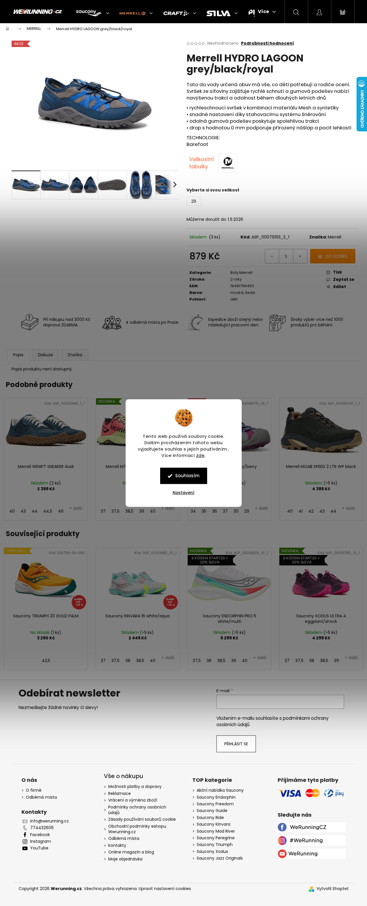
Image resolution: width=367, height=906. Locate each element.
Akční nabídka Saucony (220, 790)
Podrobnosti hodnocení (267, 43)
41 (301, 511)
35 (204, 511)
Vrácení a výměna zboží (132, 800)
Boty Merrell (241, 272)
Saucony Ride (210, 817)
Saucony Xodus (212, 851)
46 (61, 511)
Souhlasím (187, 476)
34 (193, 511)
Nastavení (183, 493)
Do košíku (337, 256)
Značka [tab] (75, 355)
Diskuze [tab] (45, 355)
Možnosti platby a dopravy (135, 786)
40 (12, 511)
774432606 (42, 828)
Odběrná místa (41, 797)
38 (127, 660)
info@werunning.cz (49, 821)
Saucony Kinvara (213, 824)
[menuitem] (92, 13)
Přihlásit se (236, 744)
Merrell (334, 237)
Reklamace (119, 793)
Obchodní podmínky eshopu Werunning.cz (137, 829)
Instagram (40, 841)
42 (311, 511)
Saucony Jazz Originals (220, 858)
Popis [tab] (18, 355)
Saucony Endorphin (216, 797)
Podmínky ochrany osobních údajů (137, 809)
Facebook (40, 835)
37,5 (115, 511)
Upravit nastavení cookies (165, 888)
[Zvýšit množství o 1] (300, 256)
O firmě (33, 790)
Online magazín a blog (131, 852)
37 (103, 511)
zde (200, 455)
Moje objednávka (125, 859)
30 (236, 511)
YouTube (39, 848)
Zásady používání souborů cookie (142, 819)
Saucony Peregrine (216, 838)
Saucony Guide (212, 810)
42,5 (46, 660)
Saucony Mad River (216, 831)
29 (246, 511)
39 (141, 511)
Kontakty (117, 845)
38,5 (129, 511)
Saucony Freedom (215, 804)
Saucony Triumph (215, 844)
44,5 (47, 511)
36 (214, 511)
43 (23, 511)
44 (34, 511)
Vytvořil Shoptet (333, 888)
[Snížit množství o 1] (272, 256)
